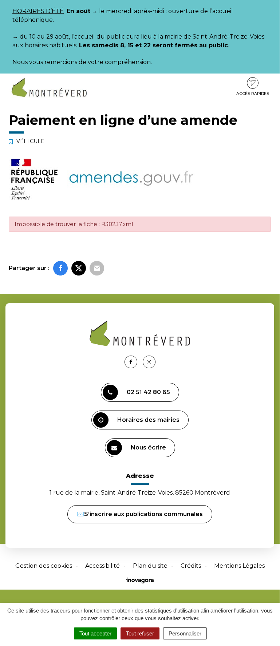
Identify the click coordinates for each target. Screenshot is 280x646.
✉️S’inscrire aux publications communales (140, 514)
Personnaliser (185, 633)
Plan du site (150, 565)
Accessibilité (102, 565)
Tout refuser (140, 633)
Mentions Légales (239, 565)
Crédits (191, 565)
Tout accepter (95, 633)
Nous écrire (148, 447)
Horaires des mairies (148, 419)
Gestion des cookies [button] (43, 565)
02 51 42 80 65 (148, 392)
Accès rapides (252, 93)
